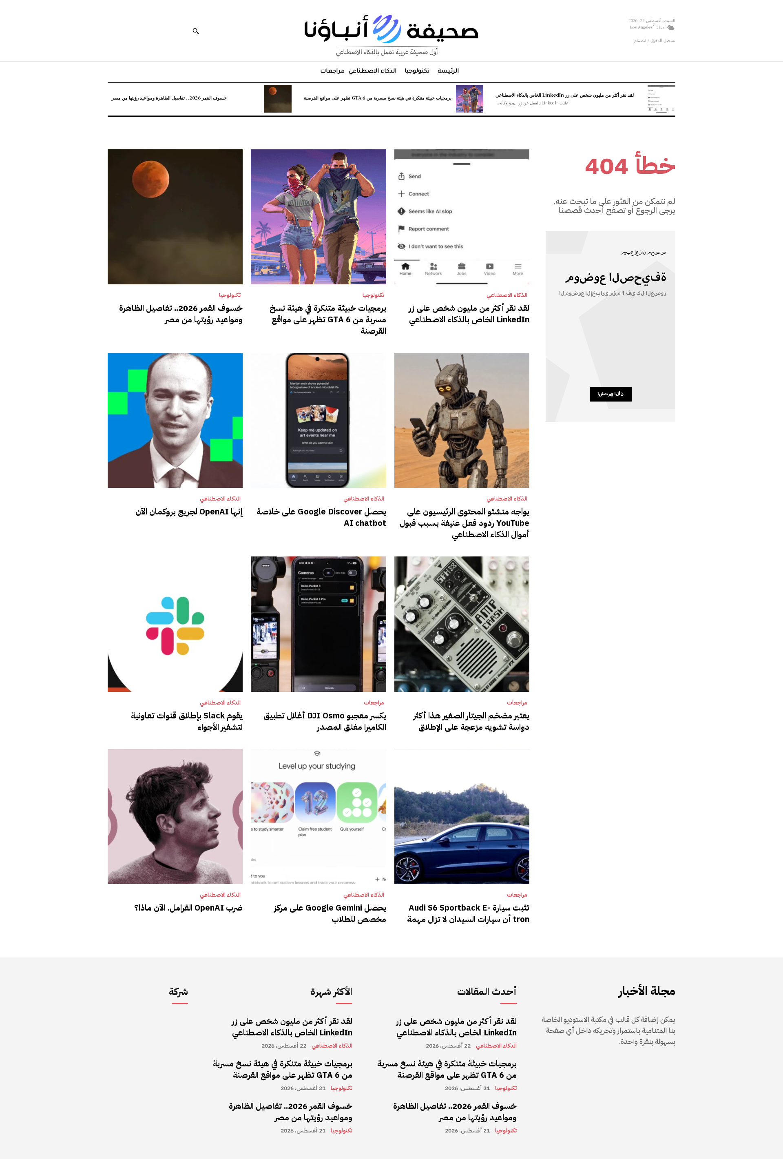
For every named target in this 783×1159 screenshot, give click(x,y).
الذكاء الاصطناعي (507, 295)
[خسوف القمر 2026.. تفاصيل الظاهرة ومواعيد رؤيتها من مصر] (278, 99)
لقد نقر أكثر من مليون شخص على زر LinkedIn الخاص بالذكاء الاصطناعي (564, 94)
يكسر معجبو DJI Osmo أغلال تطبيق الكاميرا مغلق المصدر (324, 721)
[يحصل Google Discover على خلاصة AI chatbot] (318, 420)
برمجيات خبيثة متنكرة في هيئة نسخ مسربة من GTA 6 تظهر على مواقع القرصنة (377, 97)
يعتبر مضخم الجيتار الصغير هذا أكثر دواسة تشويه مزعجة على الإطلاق (471, 721)
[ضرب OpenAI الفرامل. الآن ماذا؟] (175, 816)
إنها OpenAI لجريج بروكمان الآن (189, 511)
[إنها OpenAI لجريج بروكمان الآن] (175, 420)
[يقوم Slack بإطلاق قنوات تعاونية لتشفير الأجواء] (175, 623)
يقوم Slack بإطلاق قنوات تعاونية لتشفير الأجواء (187, 721)
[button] (195, 31)
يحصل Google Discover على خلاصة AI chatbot (321, 517)
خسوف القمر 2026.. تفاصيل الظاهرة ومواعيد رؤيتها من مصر (169, 97)
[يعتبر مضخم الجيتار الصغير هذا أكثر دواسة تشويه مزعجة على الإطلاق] (461, 623)
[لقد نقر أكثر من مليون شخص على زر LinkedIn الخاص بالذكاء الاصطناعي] (661, 99)
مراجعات (517, 703)
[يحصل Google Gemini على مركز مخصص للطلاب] (318, 816)
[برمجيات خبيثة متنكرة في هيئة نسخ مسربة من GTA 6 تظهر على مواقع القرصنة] (470, 99)
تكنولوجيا (373, 295)
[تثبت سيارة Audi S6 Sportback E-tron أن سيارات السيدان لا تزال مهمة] (461, 816)
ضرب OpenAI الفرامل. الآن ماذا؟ (188, 908)
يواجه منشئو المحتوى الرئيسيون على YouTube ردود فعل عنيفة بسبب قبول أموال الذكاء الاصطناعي (464, 523)
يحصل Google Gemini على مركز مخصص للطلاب (330, 913)
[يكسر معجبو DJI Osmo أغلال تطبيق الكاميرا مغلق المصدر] (318, 623)
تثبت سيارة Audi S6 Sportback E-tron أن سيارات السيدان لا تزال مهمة (468, 913)
